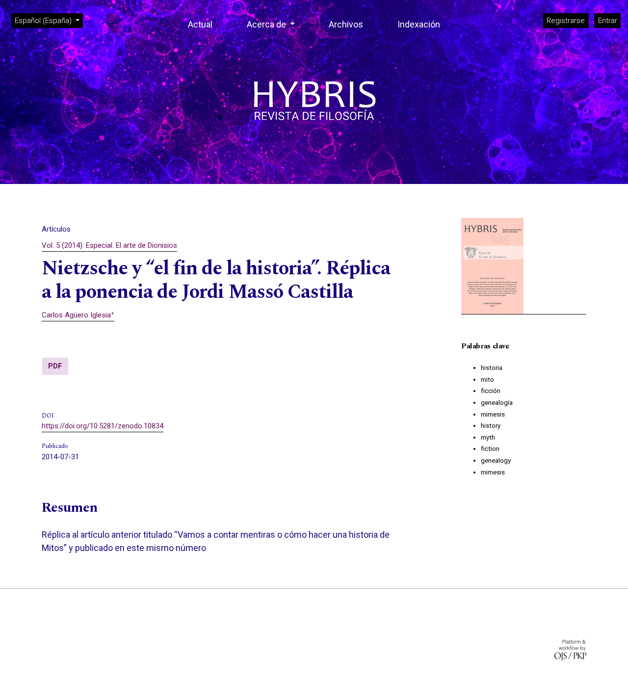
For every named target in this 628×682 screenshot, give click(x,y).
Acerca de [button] (267, 24)
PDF (55, 366)
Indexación (418, 24)
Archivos (346, 24)
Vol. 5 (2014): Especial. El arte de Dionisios (109, 245)
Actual (200, 24)
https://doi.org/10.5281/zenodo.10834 (102, 425)
